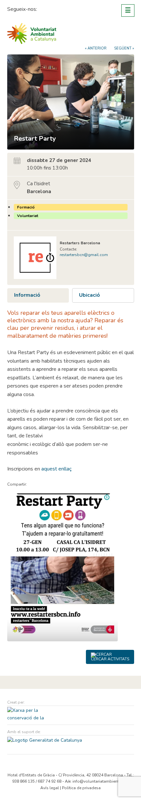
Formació (26, 207)
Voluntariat (27, 215)
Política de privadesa (81, 788)
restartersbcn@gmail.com (84, 254)
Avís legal (49, 788)
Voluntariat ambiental (31, 33)
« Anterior (96, 48)
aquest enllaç (56, 468)
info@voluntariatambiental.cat (100, 781)
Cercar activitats (110, 659)
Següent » (124, 48)
